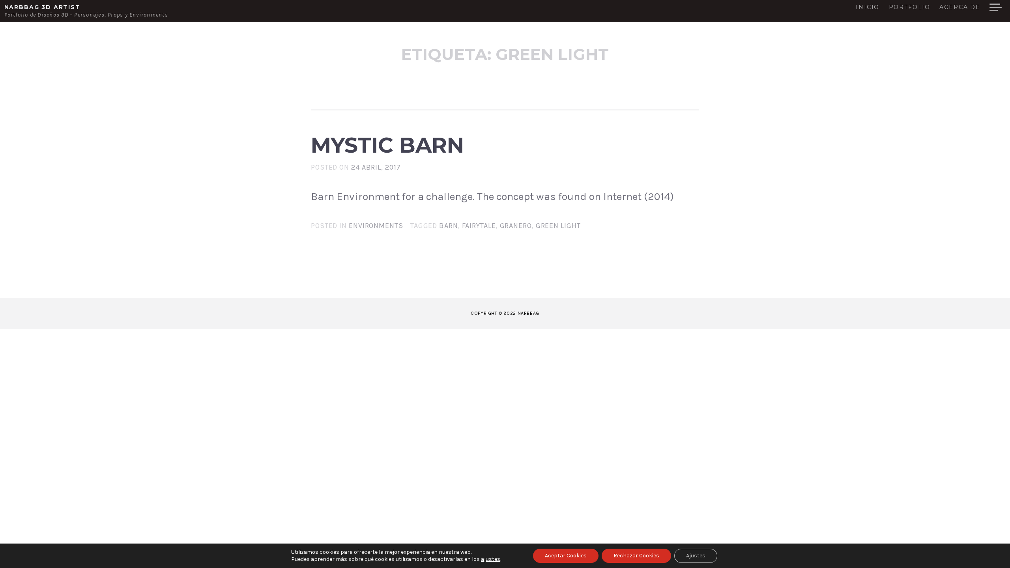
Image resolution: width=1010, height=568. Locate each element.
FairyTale (479, 225)
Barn (448, 225)
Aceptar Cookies (566, 555)
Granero (516, 225)
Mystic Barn (387, 145)
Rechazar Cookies (636, 555)
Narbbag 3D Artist (42, 7)
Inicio (867, 7)
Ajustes (695, 555)
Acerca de (959, 7)
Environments (376, 225)
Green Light (558, 225)
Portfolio (909, 7)
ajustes (490, 559)
